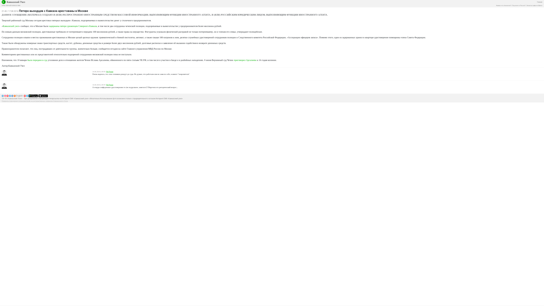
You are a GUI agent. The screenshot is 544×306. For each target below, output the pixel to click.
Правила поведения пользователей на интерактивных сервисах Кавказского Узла (35, 101)
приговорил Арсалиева (245, 60)
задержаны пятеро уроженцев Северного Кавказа (73, 26)
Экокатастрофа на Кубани (534, 5)
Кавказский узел (11, 26)
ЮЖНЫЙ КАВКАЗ (11, 5)
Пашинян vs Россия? (518, 5)
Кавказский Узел (16, 2)
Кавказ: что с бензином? (503, 5)
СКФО (3, 5)
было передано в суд (37, 60)
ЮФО (18, 5)
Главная (539, 2)
